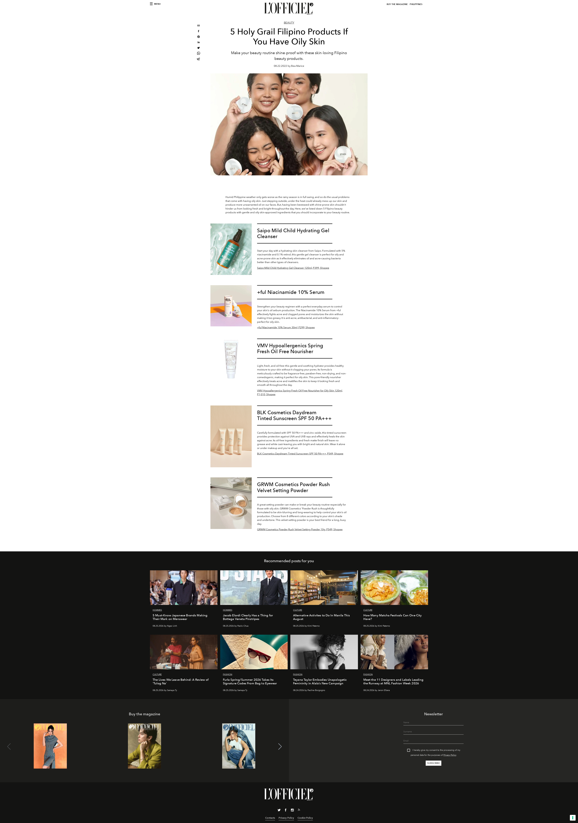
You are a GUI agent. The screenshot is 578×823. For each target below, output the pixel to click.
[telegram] (198, 59)
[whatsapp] (198, 54)
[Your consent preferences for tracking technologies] (573, 818)
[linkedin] (198, 42)
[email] (198, 26)
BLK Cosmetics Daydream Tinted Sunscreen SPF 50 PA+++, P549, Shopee (300, 453)
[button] (280, 746)
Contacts (270, 817)
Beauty (289, 22)
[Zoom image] (231, 249)
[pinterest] (198, 37)
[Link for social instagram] (292, 810)
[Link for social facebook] (285, 810)
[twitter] (198, 48)
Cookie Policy (305, 817)
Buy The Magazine (397, 4)
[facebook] (198, 31)
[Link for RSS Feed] (298, 810)
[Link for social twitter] (279, 810)
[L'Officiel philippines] (289, 8)
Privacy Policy (449, 755)
